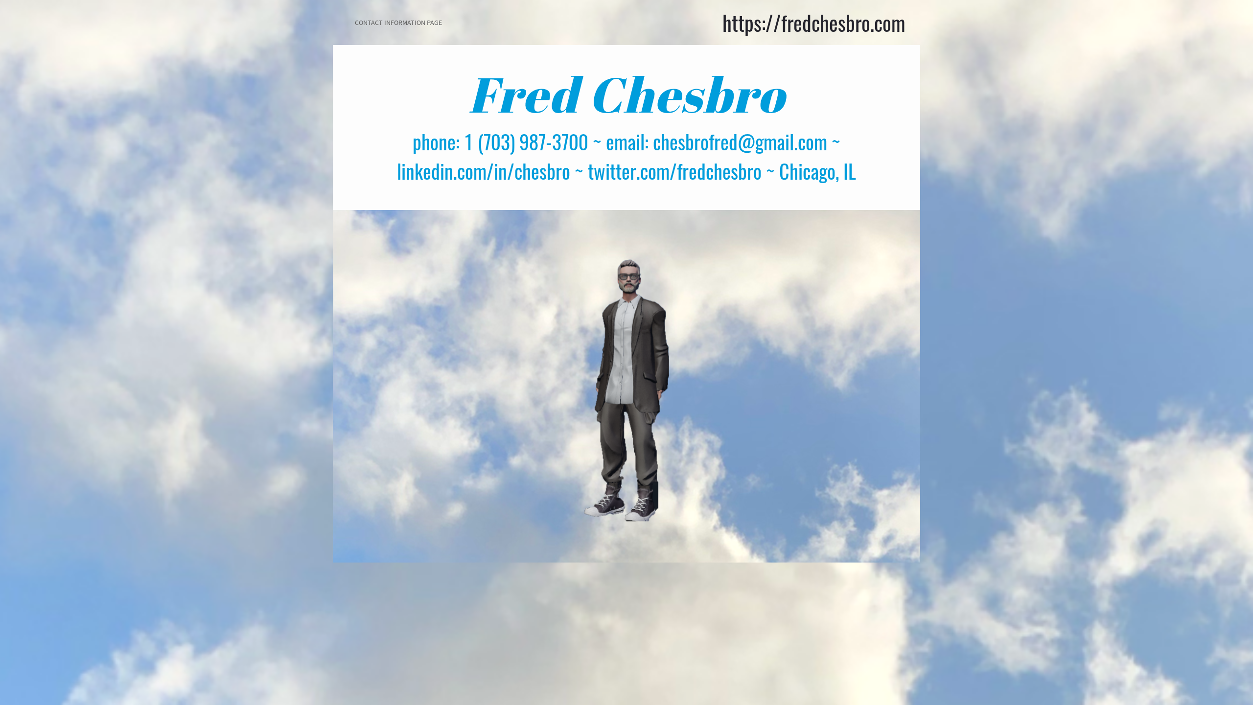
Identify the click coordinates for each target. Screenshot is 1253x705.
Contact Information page (398, 22)
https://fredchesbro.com (813, 22)
